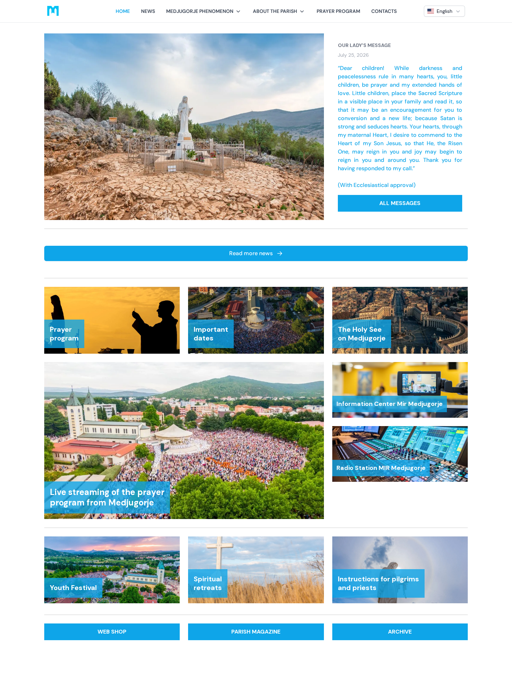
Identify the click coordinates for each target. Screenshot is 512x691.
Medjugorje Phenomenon (199, 11)
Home (123, 11)
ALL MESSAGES (399, 203)
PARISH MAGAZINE (255, 631)
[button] (204, 11)
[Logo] (53, 11)
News (148, 11)
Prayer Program (338, 11)
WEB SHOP (112, 631)
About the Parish (275, 11)
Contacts (384, 11)
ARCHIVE (400, 631)
